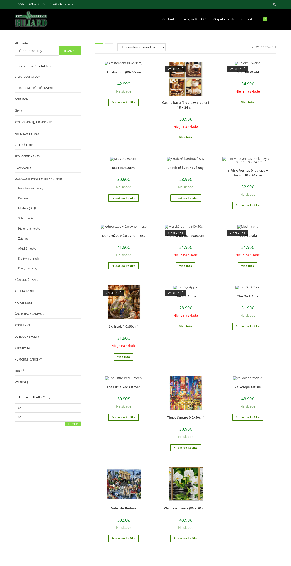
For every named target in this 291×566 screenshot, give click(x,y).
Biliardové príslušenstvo (34, 88)
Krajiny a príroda (28, 258)
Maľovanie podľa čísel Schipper (38, 179)
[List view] (109, 47)
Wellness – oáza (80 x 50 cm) (185, 508)
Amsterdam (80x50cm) (123, 72)
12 (262, 47)
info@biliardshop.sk (62, 4)
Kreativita (22, 348)
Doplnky (23, 198)
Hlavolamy (23, 168)
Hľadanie (21, 43)
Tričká (19, 371)
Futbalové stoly (27, 134)
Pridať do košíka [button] (123, 102)
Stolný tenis (24, 145)
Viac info (185, 137)
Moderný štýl (27, 208)
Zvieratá (23, 238)
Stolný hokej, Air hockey (33, 122)
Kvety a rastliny (27, 268)
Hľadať (70, 51)
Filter (73, 424)
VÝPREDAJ (21, 382)
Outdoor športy (27, 337)
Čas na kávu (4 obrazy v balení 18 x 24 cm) (185, 104)
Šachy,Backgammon (29, 314)
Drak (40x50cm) (123, 168)
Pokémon (21, 99)
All (274, 47)
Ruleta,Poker (25, 291)
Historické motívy (29, 228)
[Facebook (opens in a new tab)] (274, 4)
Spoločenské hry (27, 156)
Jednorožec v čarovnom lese (124, 235)
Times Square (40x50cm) (185, 417)
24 (268, 47)
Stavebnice (23, 325)
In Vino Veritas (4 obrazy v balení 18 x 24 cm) (247, 172)
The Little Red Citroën (124, 387)
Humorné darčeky (28, 359)
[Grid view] (99, 47)
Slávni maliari (26, 218)
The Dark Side (247, 296)
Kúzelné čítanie (26, 280)
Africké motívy (27, 248)
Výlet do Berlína (123, 508)
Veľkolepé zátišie (248, 387)
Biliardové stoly (27, 77)
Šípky (18, 111)
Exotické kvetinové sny (186, 168)
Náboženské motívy (30, 188)
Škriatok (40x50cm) (123, 326)
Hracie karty (24, 302)
